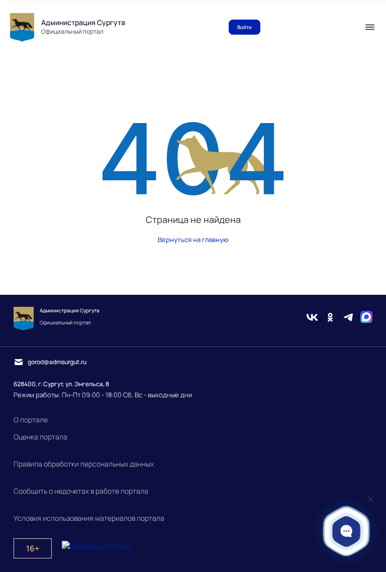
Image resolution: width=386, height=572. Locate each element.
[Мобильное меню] (370, 27)
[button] (346, 531)
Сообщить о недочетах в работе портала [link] (81, 491)
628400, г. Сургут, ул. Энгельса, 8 (61, 384)
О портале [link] (31, 419)
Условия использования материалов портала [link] (89, 518)
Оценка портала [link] (40, 436)
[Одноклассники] (330, 318)
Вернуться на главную (193, 239)
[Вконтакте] (312, 318)
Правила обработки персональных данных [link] (84, 464)
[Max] (366, 318)
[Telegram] (348, 318)
